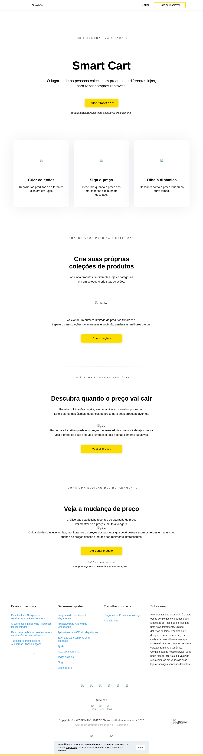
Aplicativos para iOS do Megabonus (78, 632)
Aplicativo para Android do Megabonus (72, 625)
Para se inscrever (170, 5)
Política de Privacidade (114, 725)
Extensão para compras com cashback (74, 639)
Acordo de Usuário (86, 725)
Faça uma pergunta (68, 651)
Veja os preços (101, 448)
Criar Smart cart (102, 103)
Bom (140, 747)
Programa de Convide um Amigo (122, 615)
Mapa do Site (65, 667)
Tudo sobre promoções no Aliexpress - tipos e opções (26, 642)
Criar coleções (101, 338)
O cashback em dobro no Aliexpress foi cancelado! (31, 625)
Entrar (145, 5)
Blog (60, 662)
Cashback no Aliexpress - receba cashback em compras (28, 617)
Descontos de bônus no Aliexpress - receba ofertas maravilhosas (31, 634)
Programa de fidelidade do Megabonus (72, 617)
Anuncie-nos (111, 620)
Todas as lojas (66, 657)
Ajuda (61, 646)
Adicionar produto (101, 550)
